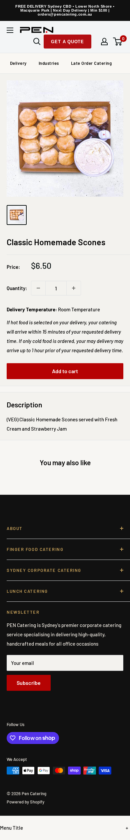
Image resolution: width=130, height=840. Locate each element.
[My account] (104, 41)
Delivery (18, 63)
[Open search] (37, 41)
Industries (49, 63)
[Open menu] (10, 30)
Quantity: (17, 288)
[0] (118, 42)
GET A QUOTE (67, 41)
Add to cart (65, 371)
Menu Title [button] (11, 828)
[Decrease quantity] (38, 288)
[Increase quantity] (74, 288)
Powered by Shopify (25, 801)
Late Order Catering (91, 63)
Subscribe (29, 683)
